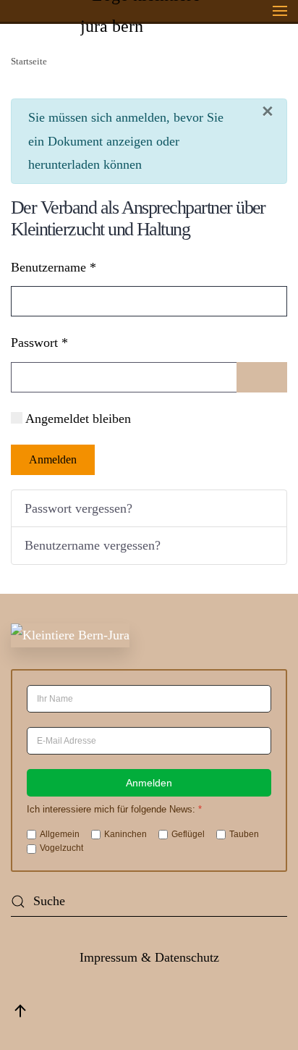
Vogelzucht (61, 848)
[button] (280, 11)
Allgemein (60, 834)
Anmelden (53, 459)
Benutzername (53, 267)
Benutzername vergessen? (93, 545)
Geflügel (188, 834)
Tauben (244, 834)
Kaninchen (125, 834)
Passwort (39, 342)
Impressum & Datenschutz (149, 957)
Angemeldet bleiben (78, 418)
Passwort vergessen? (78, 508)
